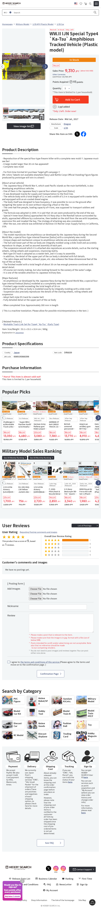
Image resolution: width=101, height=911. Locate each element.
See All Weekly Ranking (14, 457)
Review (11, 615)
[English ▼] (75, 3)
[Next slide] (45, 66)
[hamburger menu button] (96, 3)
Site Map (82, 900)
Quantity (57, 88)
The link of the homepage (62, 900)
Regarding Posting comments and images (38, 532)
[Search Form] (90, 3)
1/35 (66, 127)
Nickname (12, 606)
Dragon (67, 123)
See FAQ (49, 842)
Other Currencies (59, 74)
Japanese (19, 332)
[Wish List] (81, 3)
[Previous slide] (2, 417)
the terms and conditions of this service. (40, 662)
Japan (17, 352)
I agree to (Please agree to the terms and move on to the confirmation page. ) (50, 663)
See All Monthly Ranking (40, 457)
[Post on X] (77, 134)
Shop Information (39, 900)
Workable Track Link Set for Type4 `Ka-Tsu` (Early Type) (31, 324)
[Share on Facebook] (83, 134)
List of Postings (85, 525)
